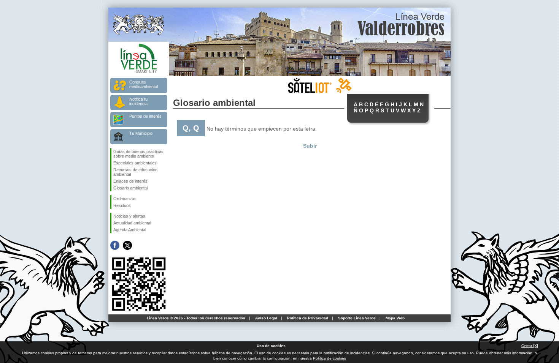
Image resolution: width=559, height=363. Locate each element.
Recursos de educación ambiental (135, 172)
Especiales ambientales (135, 163)
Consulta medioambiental (143, 84)
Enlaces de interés (130, 181)
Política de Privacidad (307, 318)
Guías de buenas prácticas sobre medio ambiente (138, 153)
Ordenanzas (125, 198)
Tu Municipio (140, 133)
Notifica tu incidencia (138, 101)
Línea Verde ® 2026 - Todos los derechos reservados (196, 318)
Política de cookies (329, 358)
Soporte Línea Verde (357, 318)
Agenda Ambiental (129, 229)
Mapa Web (395, 318)
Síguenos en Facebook (114, 245)
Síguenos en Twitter (127, 245)
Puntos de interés (145, 116)
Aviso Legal (266, 318)
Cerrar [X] (529, 346)
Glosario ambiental (130, 188)
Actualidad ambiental (132, 223)
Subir (310, 146)
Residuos (122, 205)
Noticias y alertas (129, 216)
